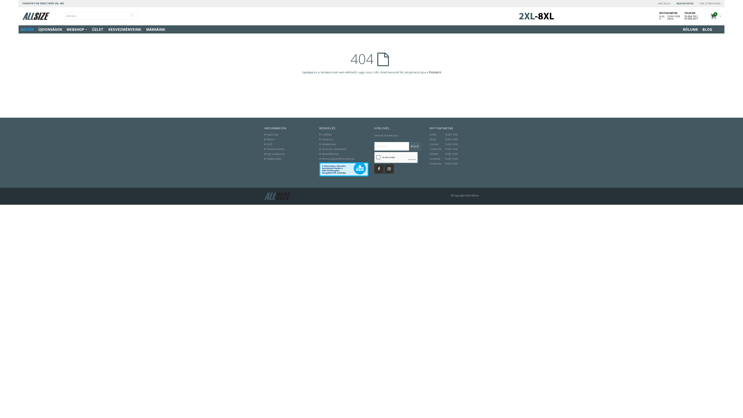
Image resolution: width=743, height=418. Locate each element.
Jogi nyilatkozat (275, 154)
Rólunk (271, 139)
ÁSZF (269, 144)
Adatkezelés (274, 158)
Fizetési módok (275, 149)
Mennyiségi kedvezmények (338, 158)
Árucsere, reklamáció (334, 149)
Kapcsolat (664, 3)
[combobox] (101, 16)
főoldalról (435, 72)
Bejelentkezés (685, 3)
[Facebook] (379, 169)
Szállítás (327, 134)
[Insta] (389, 169)
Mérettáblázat (330, 154)
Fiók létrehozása (710, 3)
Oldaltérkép (329, 144)
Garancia (327, 139)
